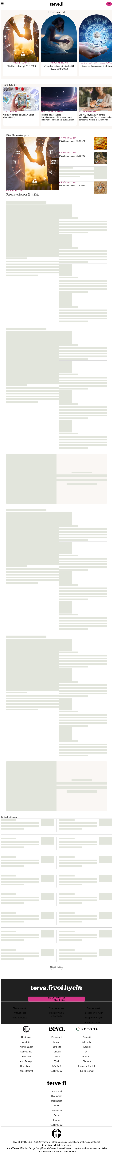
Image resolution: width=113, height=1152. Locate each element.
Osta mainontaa (56, 1008)
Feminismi (56, 1037)
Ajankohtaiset (26, 1047)
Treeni (56, 1056)
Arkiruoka (87, 1042)
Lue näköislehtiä (57, 1000)
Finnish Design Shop (31, 1148)
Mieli (56, 1105)
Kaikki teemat (26, 1071)
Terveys (56, 1120)
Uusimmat (26, 1037)
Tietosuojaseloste (59, 1142)
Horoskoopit (26, 1066)
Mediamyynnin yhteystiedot (56, 1014)
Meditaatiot (56, 1101)
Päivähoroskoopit (16, 135)
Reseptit (87, 1037)
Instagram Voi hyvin (93, 1018)
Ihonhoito (56, 1047)
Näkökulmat (26, 1052)
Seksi (56, 1115)
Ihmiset (56, 1042)
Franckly (45, 1148)
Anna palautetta (19, 1018)
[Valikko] (2, 4)
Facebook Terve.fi (93, 1022)
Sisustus (87, 1061)
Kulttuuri (57, 1052)
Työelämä (56, 1066)
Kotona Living (71, 1148)
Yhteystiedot (20, 1013)
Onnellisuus (56, 1110)
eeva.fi (17, 1148)
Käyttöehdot (44, 1142)
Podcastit (26, 1056)
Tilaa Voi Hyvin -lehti (56, 998)
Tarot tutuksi (9, 85)
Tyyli (56, 1061)
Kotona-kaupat (85, 1148)
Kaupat (86, 1047)
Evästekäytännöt (76, 1142)
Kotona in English (86, 1066)
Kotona (60, 1148)
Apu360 (26, 1042)
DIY (87, 1052)
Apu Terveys (26, 1061)
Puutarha (86, 1056)
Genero (53, 1148)
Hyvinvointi (56, 1096)
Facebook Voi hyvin (93, 1013)
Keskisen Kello (99, 1148)
